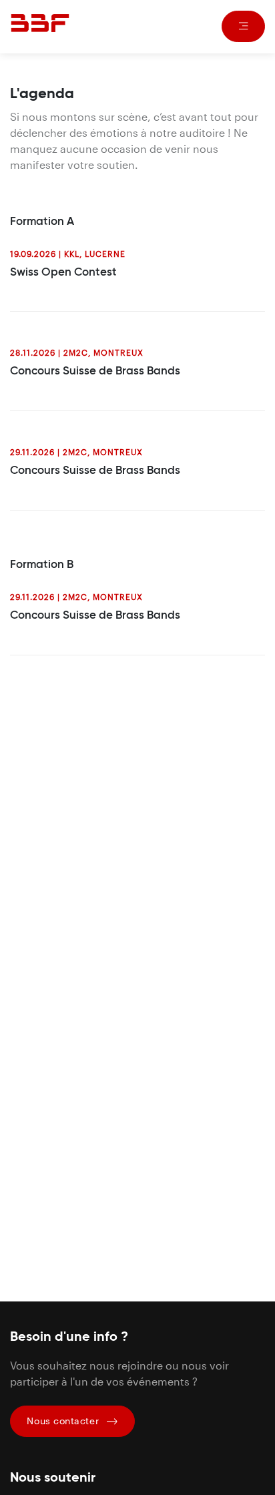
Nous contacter (64, 1421)
